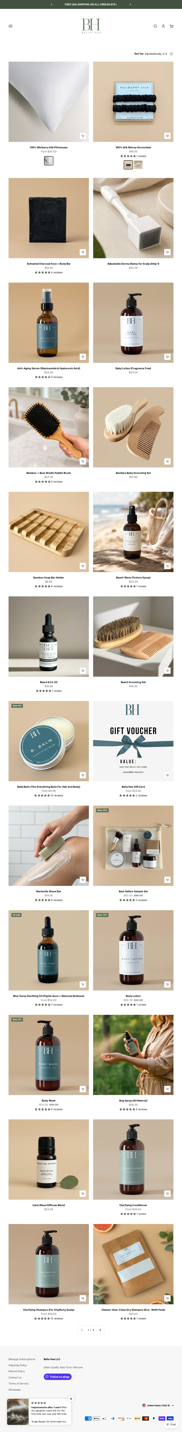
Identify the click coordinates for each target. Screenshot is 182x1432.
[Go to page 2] (100, 1330)
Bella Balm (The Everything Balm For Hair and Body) (48, 786)
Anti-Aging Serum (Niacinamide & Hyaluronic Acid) (48, 368)
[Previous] (51, 4)
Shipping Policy (18, 1365)
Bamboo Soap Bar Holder (48, 577)
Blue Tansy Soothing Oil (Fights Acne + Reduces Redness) (48, 995)
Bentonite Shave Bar (48, 891)
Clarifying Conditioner (133, 1205)
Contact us (15, 1377)
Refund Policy (17, 1371)
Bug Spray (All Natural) (133, 1100)
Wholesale (15, 1389)
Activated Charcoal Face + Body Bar (49, 263)
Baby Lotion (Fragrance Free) (133, 368)
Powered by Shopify (39, 1418)
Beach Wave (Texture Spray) (133, 577)
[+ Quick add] (83, 136)
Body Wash (49, 1100)
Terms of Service (18, 1383)
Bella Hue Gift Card (133, 786)
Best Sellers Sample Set (133, 891)
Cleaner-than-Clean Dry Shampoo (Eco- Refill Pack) (133, 1309)
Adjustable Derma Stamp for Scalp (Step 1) (133, 263)
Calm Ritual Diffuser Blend (49, 1205)
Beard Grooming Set (133, 682)
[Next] (130, 4)
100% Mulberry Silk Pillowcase (49, 147)
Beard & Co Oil (48, 682)
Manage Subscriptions (22, 1359)
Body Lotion (133, 995)
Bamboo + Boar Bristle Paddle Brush (48, 472)
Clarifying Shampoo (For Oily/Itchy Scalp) (48, 1309)
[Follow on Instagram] (11, 1405)
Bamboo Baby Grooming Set (133, 472)
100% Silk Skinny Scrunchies (133, 147)
